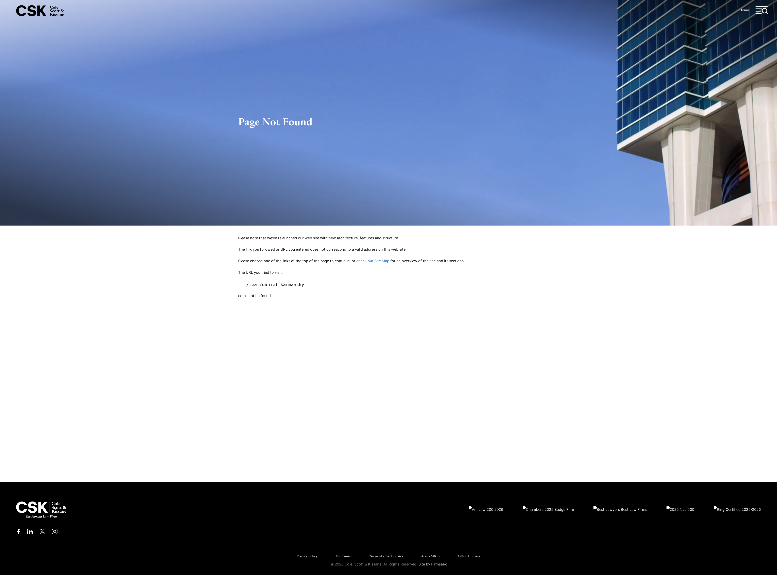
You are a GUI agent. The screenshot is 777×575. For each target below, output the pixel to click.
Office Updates (469, 556)
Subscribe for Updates (386, 556)
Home (744, 10)
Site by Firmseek (432, 564)
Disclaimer (344, 556)
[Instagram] (55, 532)
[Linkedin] (30, 532)
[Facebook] (18, 532)
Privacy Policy (307, 556)
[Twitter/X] (42, 532)
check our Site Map (372, 261)
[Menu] (762, 10)
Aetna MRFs (430, 556)
